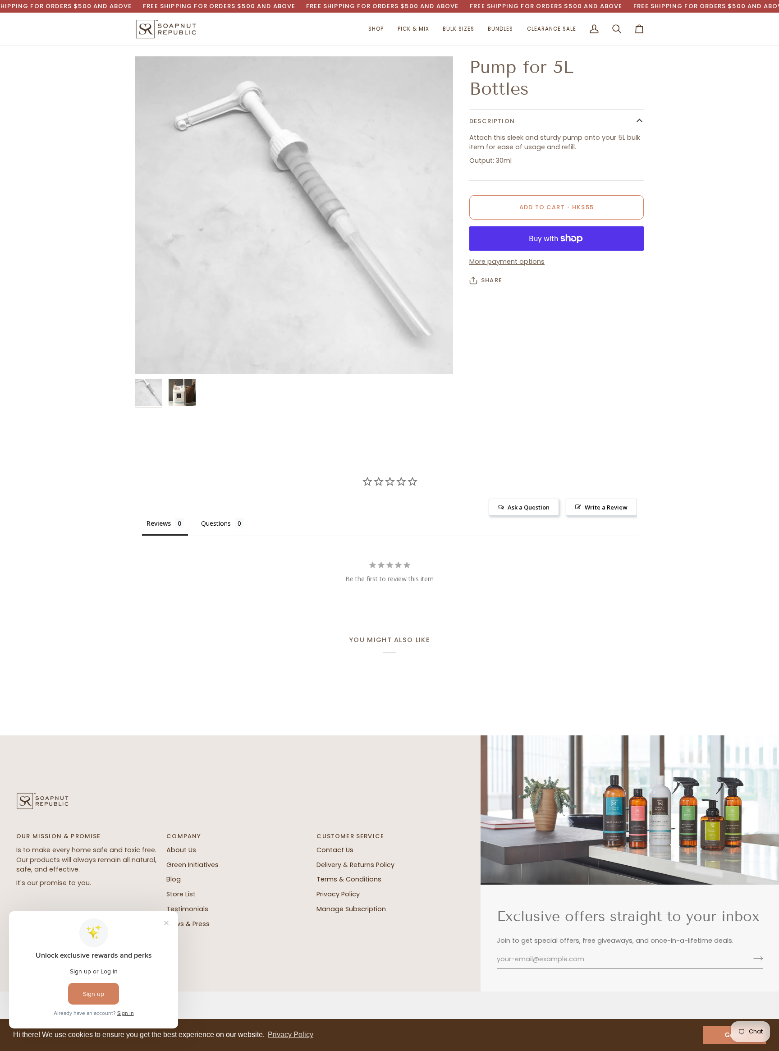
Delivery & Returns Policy (355, 864)
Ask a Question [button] (529, 507)
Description (492, 121)
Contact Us (334, 849)
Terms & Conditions (348, 879)
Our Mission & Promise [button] (58, 836)
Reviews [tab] (159, 523)
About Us (181, 849)
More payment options (507, 261)
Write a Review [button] (606, 507)
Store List (181, 894)
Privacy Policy (338, 894)
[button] (376, 29)
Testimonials (187, 908)
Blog (173, 879)
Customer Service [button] (350, 836)
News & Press (188, 923)
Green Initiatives (192, 864)
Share (491, 280)
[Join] (755, 958)
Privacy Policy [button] (290, 1034)
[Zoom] (294, 215)
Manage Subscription (351, 908)
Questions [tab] (216, 523)
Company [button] (183, 836)
